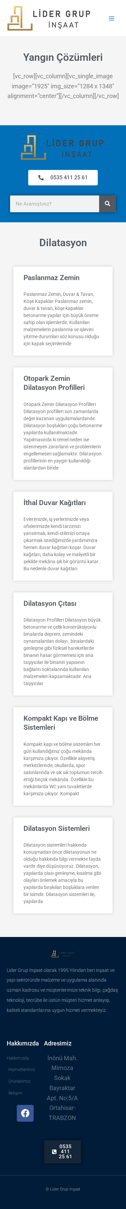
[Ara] (107, 203)
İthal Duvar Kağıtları (55, 503)
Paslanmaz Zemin (52, 278)
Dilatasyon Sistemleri (57, 828)
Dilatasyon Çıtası (50, 603)
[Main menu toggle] (111, 18)
